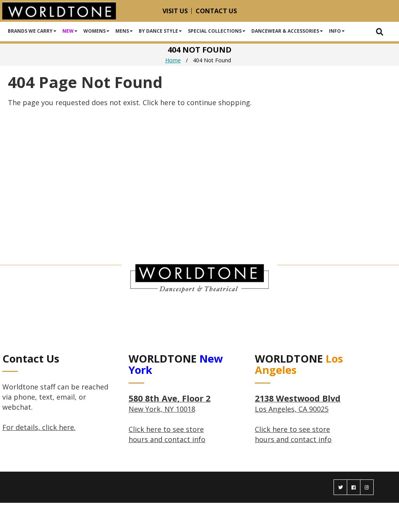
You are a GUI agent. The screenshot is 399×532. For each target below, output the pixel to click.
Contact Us (216, 11)
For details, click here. (39, 427)
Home (173, 60)
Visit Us (175, 11)
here (167, 102)
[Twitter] (340, 487)
